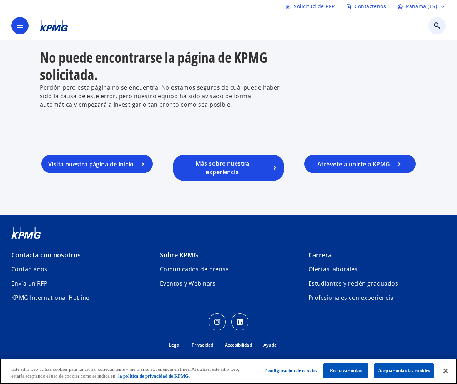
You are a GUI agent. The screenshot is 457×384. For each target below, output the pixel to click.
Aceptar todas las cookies (404, 370)
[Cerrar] (445, 371)
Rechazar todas (346, 370)
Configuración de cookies (291, 370)
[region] (228, 371)
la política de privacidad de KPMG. (154, 376)
